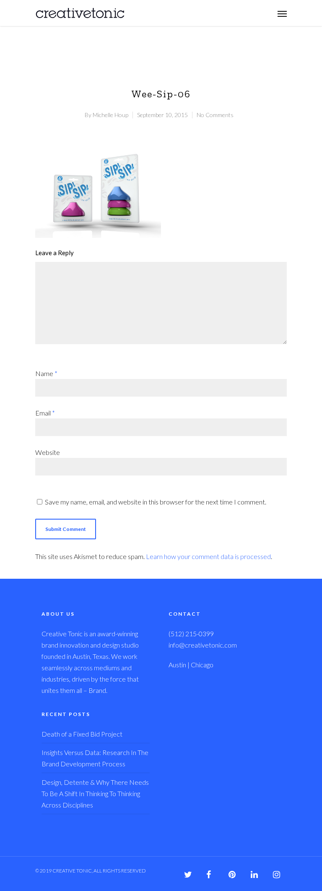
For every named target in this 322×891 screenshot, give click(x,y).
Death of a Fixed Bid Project (82, 734)
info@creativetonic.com (203, 645)
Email (45, 413)
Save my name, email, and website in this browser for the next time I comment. (155, 502)
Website (47, 452)
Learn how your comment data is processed (208, 556)
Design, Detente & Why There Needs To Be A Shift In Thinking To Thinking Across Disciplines (95, 793)
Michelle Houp (110, 114)
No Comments (215, 114)
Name (46, 373)
